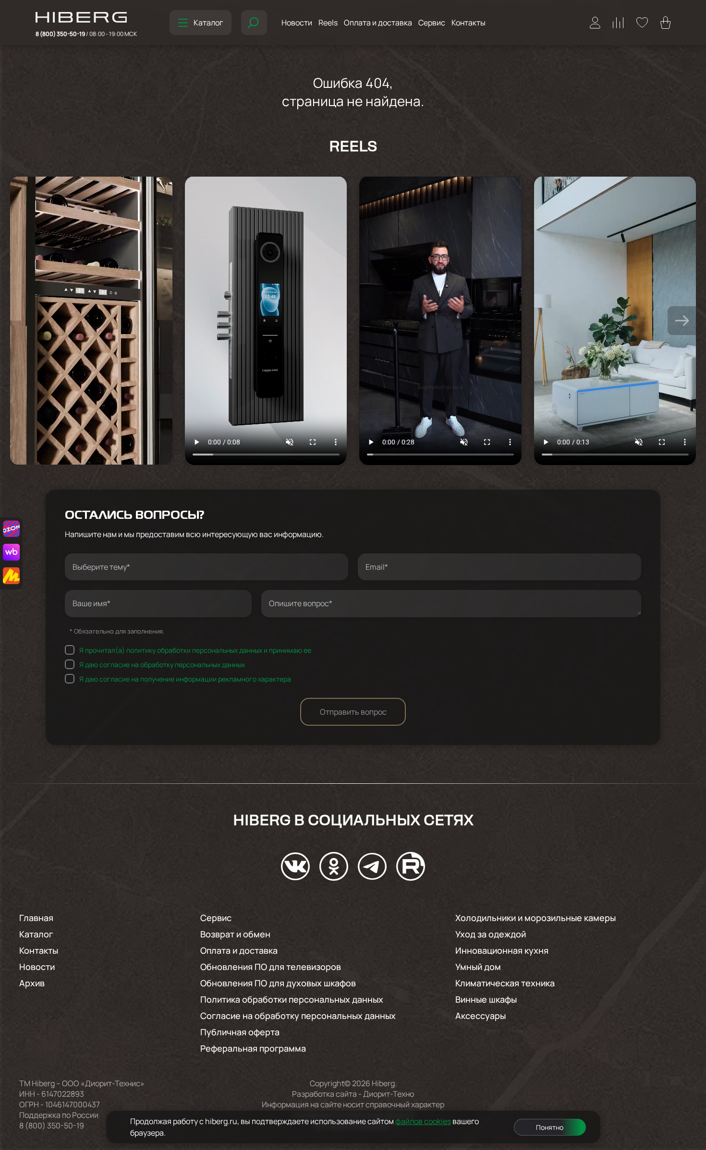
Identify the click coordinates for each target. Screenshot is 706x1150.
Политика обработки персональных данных (291, 999)
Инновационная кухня (501, 950)
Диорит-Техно (388, 1094)
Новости (296, 22)
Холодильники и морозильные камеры (535, 917)
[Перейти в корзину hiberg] (665, 22)
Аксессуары (480, 1015)
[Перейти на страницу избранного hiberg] (642, 22)
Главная (36, 917)
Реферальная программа (253, 1048)
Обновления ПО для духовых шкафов (278, 983)
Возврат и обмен (235, 934)
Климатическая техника (505, 983)
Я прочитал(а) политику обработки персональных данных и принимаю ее (195, 649)
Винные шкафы (486, 999)
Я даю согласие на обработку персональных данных (162, 664)
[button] (682, 320)
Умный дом (478, 966)
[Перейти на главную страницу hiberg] (86, 18)
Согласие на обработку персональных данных (298, 1015)
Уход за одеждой (490, 934)
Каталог (208, 22)
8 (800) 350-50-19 (86, 34)
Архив (32, 983)
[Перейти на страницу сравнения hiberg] (618, 22)
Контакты (468, 22)
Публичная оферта (240, 1032)
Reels (328, 22)
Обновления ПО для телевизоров (270, 966)
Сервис (431, 22)
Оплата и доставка (378, 22)
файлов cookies (423, 1121)
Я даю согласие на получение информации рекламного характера (185, 678)
